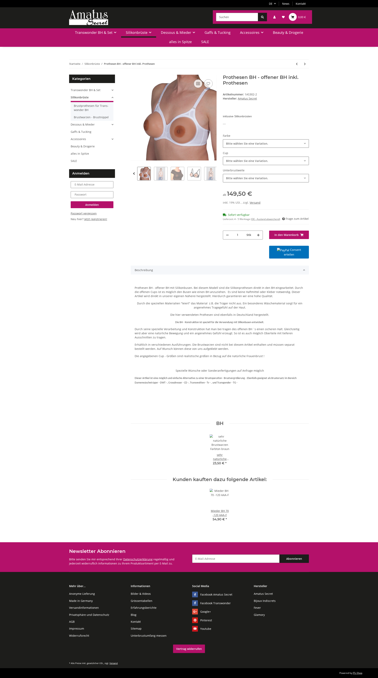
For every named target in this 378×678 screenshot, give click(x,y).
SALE (74, 161)
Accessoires (78, 139)
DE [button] (270, 4)
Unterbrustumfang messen (149, 635)
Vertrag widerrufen (189, 649)
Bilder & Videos (141, 594)
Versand (255, 202)
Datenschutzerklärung (138, 559)
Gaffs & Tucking (81, 132)
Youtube (205, 629)
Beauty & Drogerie (83, 146)
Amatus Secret (263, 594)
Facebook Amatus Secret (216, 594)
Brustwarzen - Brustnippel (91, 117)
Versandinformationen (84, 608)
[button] (274, 17)
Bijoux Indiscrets (265, 601)
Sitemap (136, 628)
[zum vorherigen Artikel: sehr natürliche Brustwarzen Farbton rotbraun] (297, 64)
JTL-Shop (357, 673)
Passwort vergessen (84, 213)
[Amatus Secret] (88, 17)
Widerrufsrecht (79, 635)
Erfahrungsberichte (144, 608)
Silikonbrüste (80, 97)
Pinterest (206, 620)
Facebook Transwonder (215, 603)
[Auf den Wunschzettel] (208, 83)
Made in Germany (81, 601)
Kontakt (301, 4)
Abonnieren (294, 559)
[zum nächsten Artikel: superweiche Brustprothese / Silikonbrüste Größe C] (305, 64)
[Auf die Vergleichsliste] (198, 83)
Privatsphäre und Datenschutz (89, 615)
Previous (134, 173)
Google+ (205, 611)
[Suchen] (262, 17)
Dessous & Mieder (83, 124)
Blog (133, 615)
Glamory (259, 615)
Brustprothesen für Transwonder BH (91, 108)
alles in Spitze (80, 153)
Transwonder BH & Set (85, 90)
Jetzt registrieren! (95, 219)
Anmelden (92, 205)
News (285, 4)
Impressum (76, 628)
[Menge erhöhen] (258, 235)
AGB (72, 622)
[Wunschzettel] (283, 17)
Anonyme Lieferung (82, 594)
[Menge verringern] (227, 235)
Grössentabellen (141, 601)
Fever (257, 608)
